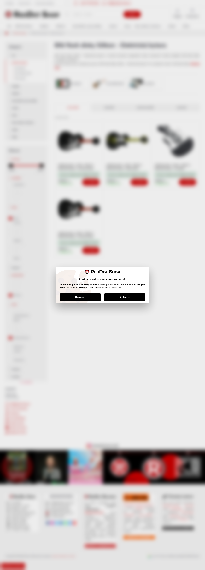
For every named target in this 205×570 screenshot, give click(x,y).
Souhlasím (124, 297)
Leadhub (27, 563)
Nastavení (80, 297)
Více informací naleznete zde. (105, 287)
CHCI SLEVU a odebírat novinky (23, 550)
